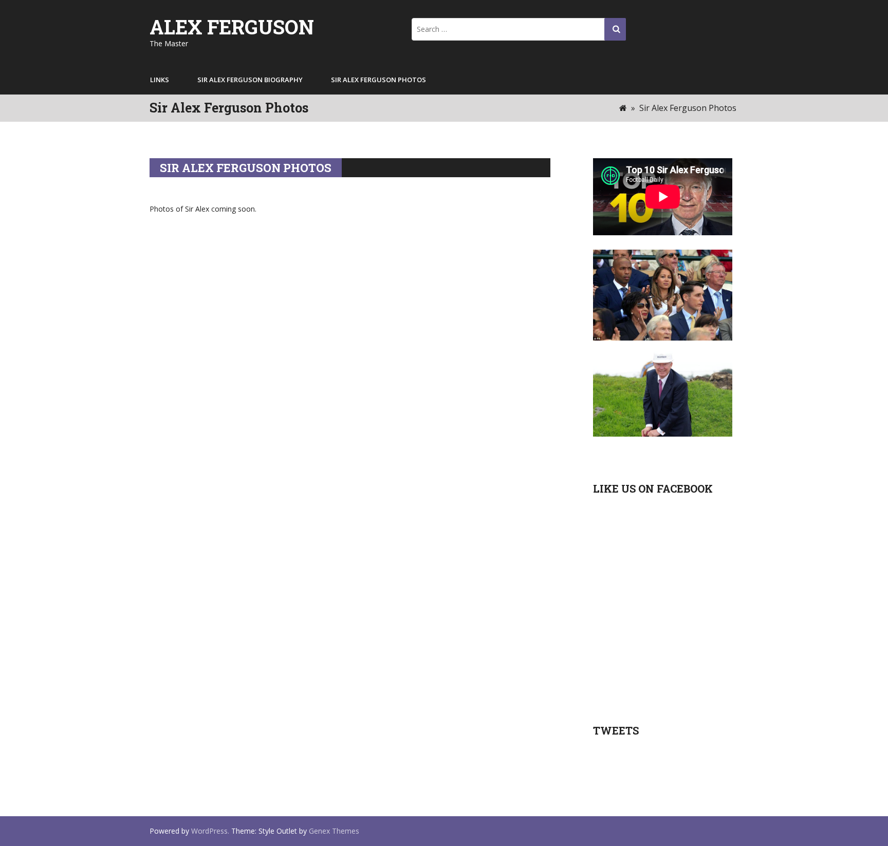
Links (159, 79)
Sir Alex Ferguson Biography (250, 79)
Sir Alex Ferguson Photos (378, 79)
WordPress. (210, 831)
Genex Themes (334, 831)
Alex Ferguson (232, 27)
